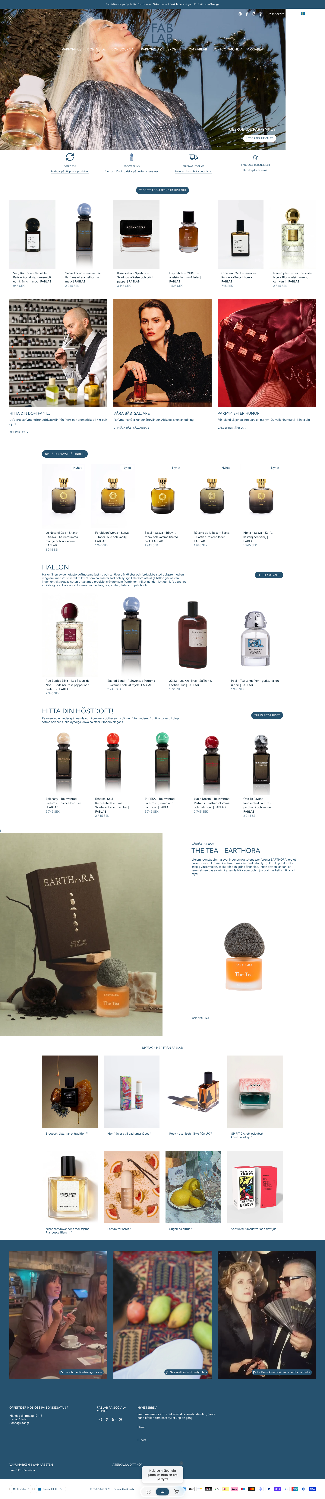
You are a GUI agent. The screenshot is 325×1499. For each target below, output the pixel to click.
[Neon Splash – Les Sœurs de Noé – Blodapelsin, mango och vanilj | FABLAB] (293, 234)
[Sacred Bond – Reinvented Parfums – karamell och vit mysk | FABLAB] (85, 234)
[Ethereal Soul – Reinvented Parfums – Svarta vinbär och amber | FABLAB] (113, 762)
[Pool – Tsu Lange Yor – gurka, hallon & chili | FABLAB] (255, 635)
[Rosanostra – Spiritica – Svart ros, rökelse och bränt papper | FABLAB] (136, 234)
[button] (71, 49)
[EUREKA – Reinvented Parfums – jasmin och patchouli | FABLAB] (162, 762)
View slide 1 (159, 145)
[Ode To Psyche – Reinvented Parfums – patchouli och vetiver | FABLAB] (261, 762)
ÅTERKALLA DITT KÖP (127, 1464)
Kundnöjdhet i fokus (255, 170)
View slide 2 (162, 145)
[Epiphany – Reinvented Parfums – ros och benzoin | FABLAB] (63, 762)
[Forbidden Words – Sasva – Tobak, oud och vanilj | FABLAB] (113, 496)
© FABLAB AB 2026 (100, 1489)
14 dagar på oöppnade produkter (70, 171)
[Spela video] (62, 1372)
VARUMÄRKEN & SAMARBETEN (31, 1464)
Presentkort (275, 14)
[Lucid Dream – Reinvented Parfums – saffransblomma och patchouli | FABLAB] (212, 762)
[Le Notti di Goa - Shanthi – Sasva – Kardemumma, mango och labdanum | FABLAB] (63, 496)
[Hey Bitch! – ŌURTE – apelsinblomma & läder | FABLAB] (189, 234)
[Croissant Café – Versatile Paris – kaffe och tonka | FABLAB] (241, 234)
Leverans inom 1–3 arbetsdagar (193, 171)
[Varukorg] (313, 33)
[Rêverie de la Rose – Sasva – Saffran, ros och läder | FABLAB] (212, 496)
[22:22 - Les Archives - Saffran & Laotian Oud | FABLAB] (193, 635)
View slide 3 (166, 145)
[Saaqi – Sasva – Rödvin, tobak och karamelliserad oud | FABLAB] (162, 496)
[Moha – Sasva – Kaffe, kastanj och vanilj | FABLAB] (261, 496)
